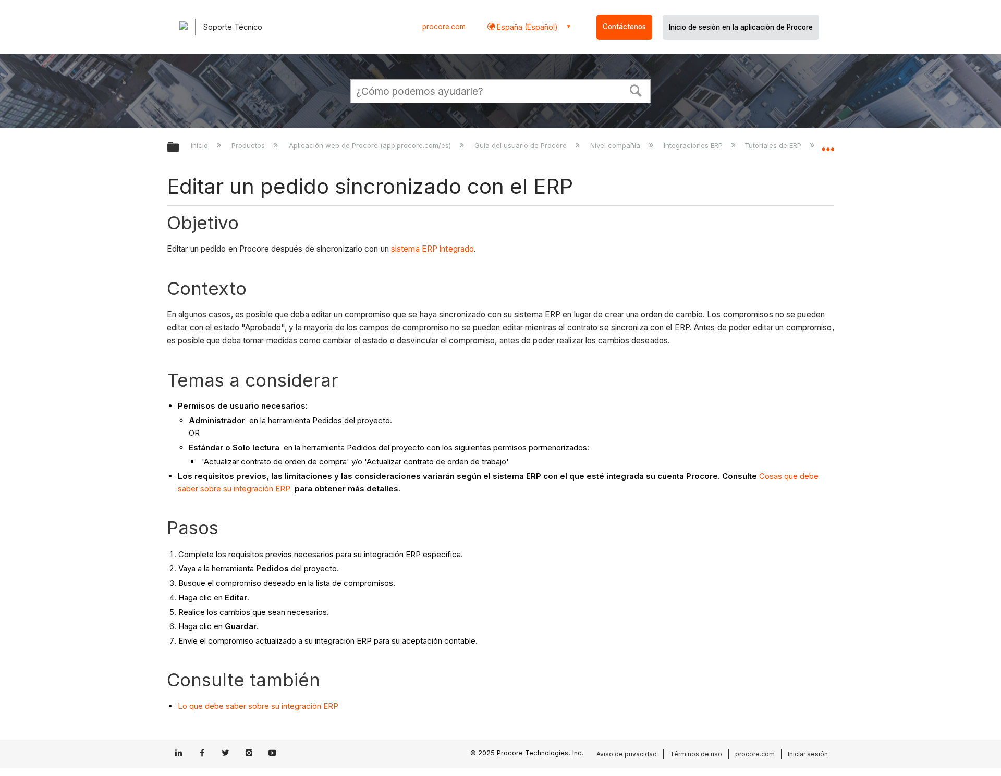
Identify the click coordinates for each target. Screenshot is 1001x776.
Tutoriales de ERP (773, 145)
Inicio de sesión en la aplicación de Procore (741, 27)
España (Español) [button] (526, 26)
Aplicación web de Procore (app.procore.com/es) (371, 145)
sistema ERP (415, 249)
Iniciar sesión (808, 754)
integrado (457, 249)
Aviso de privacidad (626, 754)
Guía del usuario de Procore (521, 145)
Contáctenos (624, 26)
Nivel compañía (616, 145)
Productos (249, 145)
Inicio (200, 145)
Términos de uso (696, 754)
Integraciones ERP (694, 145)
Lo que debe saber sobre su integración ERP (258, 706)
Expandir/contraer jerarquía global (179, 147)
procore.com (444, 26)
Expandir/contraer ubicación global (828, 144)
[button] (636, 89)
